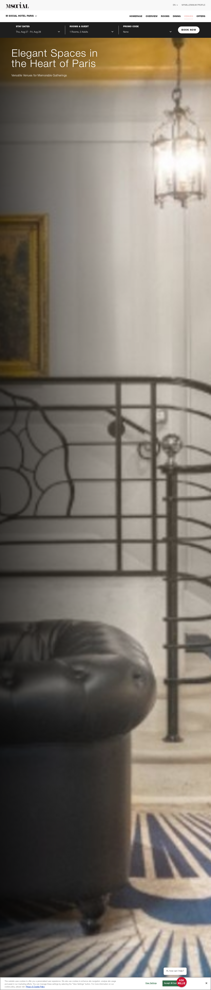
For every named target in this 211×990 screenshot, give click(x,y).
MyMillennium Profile (193, 5)
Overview (151, 16)
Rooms (165, 16)
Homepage (135, 16)
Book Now (188, 30)
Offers (201, 16)
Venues (188, 16)
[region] (105, 983)
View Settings (151, 983)
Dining (177, 16)
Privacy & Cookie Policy (35, 987)
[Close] (206, 983)
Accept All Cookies (171, 983)
